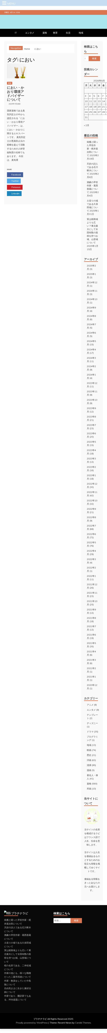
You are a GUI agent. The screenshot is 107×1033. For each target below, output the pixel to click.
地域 (81, 32)
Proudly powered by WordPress (32, 1022)
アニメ (90, 704)
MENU (11, 3)
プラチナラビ (19, 913)
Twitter (15, 181)
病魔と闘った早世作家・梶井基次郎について (92, 149)
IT (16, 32)
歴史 (89, 755)
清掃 (89, 765)
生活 (68, 32)
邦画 (89, 788)
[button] (4, 3)
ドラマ (90, 731)
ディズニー (92, 723)
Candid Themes (83, 1022)
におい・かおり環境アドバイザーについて (15, 93)
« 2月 (86, 125)
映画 (89, 750)
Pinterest (15, 187)
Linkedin (15, 193)
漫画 (89, 770)
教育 (55, 32)
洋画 (89, 760)
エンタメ (29, 32)
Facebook (16, 174)
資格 (44, 32)
